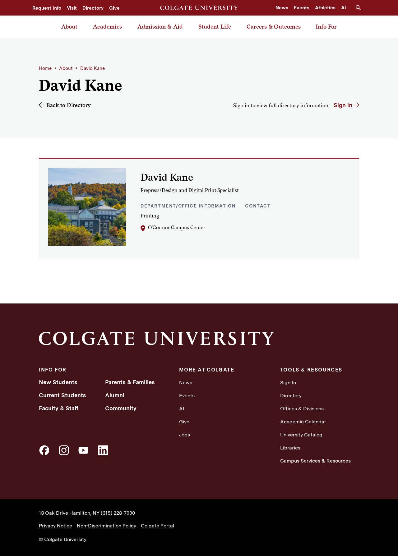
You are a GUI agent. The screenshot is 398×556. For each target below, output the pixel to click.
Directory (93, 8)
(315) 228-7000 (118, 513)
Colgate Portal (157, 526)
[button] (361, 8)
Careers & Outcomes (274, 26)
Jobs (184, 435)
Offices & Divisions (302, 409)
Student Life (214, 26)
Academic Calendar (303, 422)
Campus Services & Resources (315, 461)
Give (114, 8)
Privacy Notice (55, 526)
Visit (72, 8)
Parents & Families (130, 382)
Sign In (288, 382)
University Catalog (301, 435)
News (281, 8)
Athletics (325, 8)
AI (343, 8)
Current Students (62, 395)
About (69, 26)
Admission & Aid (160, 26)
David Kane (92, 68)
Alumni (114, 395)
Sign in (343, 105)
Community (121, 408)
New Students (58, 382)
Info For (326, 26)
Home (45, 68)
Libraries (290, 448)
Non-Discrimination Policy (106, 526)
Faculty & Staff (58, 408)
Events (301, 8)
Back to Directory (68, 105)
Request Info (46, 8)
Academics (107, 26)
